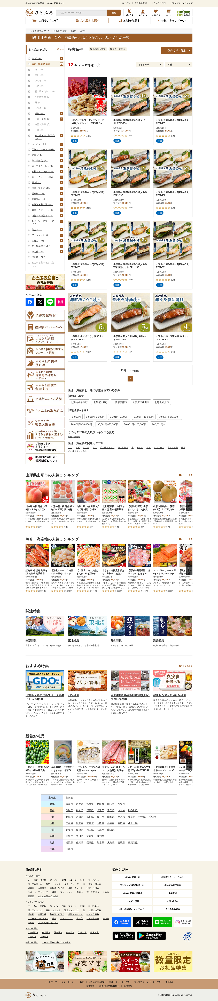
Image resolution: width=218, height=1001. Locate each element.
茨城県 (69, 810)
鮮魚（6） (40, 113)
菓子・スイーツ (71, 884)
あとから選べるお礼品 (48, 896)
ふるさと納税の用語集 (132, 893)
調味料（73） (38, 193)
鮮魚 (148, 447)
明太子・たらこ (107, 447)
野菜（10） (37, 155)
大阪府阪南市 (120, 402)
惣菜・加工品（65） (42, 188)
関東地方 (58, 932)
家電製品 (42, 888)
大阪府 (100, 823)
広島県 (100, 829)
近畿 (52, 823)
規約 (82, 982)
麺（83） (36, 182)
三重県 (69, 823)
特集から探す (32, 942)
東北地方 (46, 932)
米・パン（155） (40, 144)
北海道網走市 (162, 402)
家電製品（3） (39, 199)
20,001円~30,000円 (81, 424)
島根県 (79, 829)
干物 (183, 447)
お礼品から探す (33, 876)
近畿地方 (82, 932)
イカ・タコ (159, 447)
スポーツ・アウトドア (38, 892)
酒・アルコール (35, 884)
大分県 (110, 842)
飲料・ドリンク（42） (43, 171)
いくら (86, 447)
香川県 (79, 836)
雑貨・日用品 (93, 888)
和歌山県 (133, 823)
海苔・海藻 (173, 447)
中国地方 (94, 932)
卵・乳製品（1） (40, 160)
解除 (62, 49)
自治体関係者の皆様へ (109, 986)
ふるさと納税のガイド (129, 12)
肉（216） (37, 58)
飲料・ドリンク (53, 884)
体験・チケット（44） (43, 210)
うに (95, 447)
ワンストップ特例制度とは (132, 885)
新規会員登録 (141, 3)
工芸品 (79, 892)
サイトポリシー (68, 982)
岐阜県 (131, 816)
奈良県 (121, 823)
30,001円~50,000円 (108, 424)
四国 (52, 836)
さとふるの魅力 (173, 909)
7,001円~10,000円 (144, 416)
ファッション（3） (41, 235)
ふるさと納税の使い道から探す (56, 942)
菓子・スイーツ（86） (43, 177)
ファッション (66, 892)
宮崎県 (121, 842)
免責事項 (169, 982)
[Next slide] (189, 504)
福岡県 (69, 842)
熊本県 (100, 842)
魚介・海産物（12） (42, 64)
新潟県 (69, 816)
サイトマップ (51, 982)
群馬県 (90, 810)
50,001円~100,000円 (135, 424)
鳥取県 (69, 829)
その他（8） (38, 251)
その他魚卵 (123, 447)
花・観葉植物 (93, 892)
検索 (114, 12)
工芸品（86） (38, 240)
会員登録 (173, 893)
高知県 (100, 836)
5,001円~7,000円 (119, 416)
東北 (52, 804)
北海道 (52, 797)
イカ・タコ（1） (43, 119)
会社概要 (90, 986)
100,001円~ (158, 424)
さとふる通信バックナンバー (132, 909)
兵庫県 (110, 823)
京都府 (90, 823)
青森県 (69, 804)
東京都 (121, 810)
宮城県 (90, 804)
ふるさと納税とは (132, 877)
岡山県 (90, 829)
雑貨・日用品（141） (42, 215)
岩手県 (79, 804)
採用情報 (128, 986)
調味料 (31, 888)
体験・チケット (75, 888)
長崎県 (90, 842)
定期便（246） (39, 257)
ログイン (126, 3)
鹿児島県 (133, 842)
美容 (54, 892)
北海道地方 (33, 932)
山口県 (110, 829)
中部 (52, 816)
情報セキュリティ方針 (119, 982)
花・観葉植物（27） (42, 246)
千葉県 (110, 810)
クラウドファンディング (181, 3)
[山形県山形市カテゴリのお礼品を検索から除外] (92, 49)
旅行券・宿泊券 (57, 888)
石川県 (90, 816)
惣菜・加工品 (95, 884)
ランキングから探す (35, 902)
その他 (106, 892)
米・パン (54, 880)
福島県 (121, 804)
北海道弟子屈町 (79, 402)
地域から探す (32, 928)
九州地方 (44, 936)
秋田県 (100, 804)
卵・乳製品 (93, 880)
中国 (52, 829)
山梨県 (110, 816)
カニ (70, 447)
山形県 (110, 804)
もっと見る (187, 475)
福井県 (100, 816)
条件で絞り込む (176, 50)
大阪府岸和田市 (141, 402)
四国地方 (32, 936)
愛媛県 (90, 836)
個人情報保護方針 (97, 982)
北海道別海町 (100, 402)
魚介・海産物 (74, 436)
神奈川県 (133, 810)
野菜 (82, 880)
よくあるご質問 (158, 3)
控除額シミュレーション (172, 877)
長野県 (121, 816)
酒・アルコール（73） (43, 166)
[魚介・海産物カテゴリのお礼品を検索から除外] (112, 49)
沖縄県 (69, 848)
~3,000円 (76, 416)
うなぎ (140, 447)
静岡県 (142, 816)
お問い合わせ (173, 901)
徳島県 (69, 836)
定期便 (31, 896)
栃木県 (79, 810)
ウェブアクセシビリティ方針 (147, 982)
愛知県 (152, 816)
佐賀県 (79, 842)
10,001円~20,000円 (169, 416)
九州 (52, 842)
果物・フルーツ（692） (43, 149)
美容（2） (37, 229)
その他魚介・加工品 (77, 451)
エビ (78, 447)
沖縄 (52, 848)
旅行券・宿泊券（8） (42, 204)
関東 (52, 810)
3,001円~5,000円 (95, 416)
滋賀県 (79, 823)
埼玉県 (100, 810)
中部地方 (70, 932)
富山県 (79, 816)
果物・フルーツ (69, 880)
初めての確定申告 (173, 885)
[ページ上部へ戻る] (206, 979)
